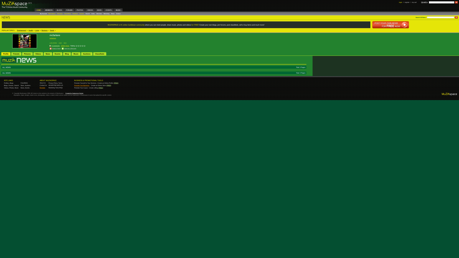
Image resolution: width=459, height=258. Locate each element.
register (407, 2)
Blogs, (6, 85)
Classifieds (67, 13)
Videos (38, 54)
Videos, (6, 88)
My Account (43, 13)
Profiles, (6, 83)
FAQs (61, 88)
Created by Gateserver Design (74, 93)
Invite (93, 13)
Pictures (27, 54)
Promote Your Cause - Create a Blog (86, 88)
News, (23, 88)
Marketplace (52, 13)
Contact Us (43, 85)
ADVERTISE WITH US (56, 85)
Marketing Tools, (54, 88)
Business (45, 30)
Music (76, 54)
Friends (16, 54)
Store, (22, 85)
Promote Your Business (81, 85)
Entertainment (21, 30)
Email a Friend (56, 48)
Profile (5, 54)
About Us (43, 83)
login (400, 2)
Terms (60, 83)
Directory (60, 13)
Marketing (106, 13)
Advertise (99, 13)
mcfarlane (53, 38)
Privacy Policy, (53, 83)
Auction (81, 13)
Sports (52, 30)
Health (31, 30)
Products (75, 13)
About (112, 13)
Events (57, 54)
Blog (67, 54)
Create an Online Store (98, 85)
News (48, 54)
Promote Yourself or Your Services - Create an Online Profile (93, 83)
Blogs (11, 83)
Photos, (11, 88)
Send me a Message (70, 48)
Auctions (86, 54)
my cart (414, 2)
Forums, (11, 85)
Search (88, 13)
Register (42, 88)
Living (37, 30)
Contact (118, 13)
